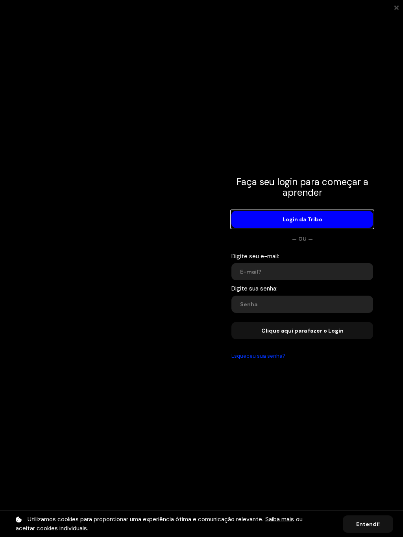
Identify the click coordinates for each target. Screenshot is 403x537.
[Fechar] (396, 7)
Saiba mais (279, 519)
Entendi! (368, 524)
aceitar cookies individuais (51, 528)
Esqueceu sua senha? (258, 356)
